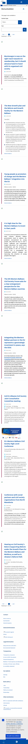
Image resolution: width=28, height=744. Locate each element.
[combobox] (11, 22)
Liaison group (6, 703)
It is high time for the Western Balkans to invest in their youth (14, 226)
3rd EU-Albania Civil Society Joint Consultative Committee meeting (15, 398)
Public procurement (8, 690)
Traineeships (6, 688)
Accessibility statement (8, 666)
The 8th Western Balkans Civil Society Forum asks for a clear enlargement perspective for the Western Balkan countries (15, 284)
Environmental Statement (9, 648)
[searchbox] (11, 22)
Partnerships (6, 692)
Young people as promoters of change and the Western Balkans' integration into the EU (15, 178)
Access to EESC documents (9, 657)
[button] (21, 2)
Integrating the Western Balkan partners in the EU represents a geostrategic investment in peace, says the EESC (14, 342)
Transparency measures (9, 655)
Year (2, 26)
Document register (9, 632)
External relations (8, 153)
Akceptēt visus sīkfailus (13, 736)
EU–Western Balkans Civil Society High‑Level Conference (14, 444)
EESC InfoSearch (9, 637)
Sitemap (5, 675)
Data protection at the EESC (9, 645)
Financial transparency (8, 659)
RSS (24, 8)
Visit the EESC (6, 621)
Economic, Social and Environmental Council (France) (12, 708)
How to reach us (7, 618)
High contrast (16, 742)
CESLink (5, 705)
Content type (4, 18)
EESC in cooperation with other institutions (13, 701)
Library (5, 634)
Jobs (4, 685)
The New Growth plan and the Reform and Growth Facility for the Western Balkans (14, 109)
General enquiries (7, 623)
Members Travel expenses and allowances (13, 662)
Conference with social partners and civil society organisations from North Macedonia (14, 499)
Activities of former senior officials (11, 664)
